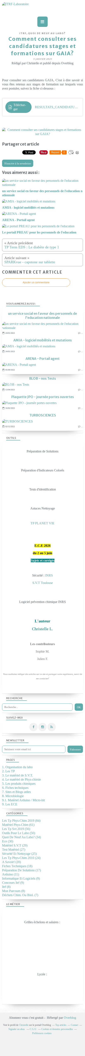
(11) (10, 874)
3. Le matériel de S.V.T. (17, 775)
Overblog (70, 1017)
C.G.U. (33, 1029)
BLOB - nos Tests (42, 378)
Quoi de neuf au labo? (47, 33)
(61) (18, 824)
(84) (21, 820)
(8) (6, 887)
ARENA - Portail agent (43, 358)
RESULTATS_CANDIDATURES (57, 107)
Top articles (60, 1025)
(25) (19, 853)
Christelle (23, 1025)
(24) (21, 858)
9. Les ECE (9, 804)
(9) (21, 878)
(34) (21, 837)
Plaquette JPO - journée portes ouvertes (42, 397)
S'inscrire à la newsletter (17, 163)
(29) (14, 845)
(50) (18, 833)
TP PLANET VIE (42, 523)
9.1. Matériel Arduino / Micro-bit (23, 800)
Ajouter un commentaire (36, 282)
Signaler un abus (16, 1029)
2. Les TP (8, 771)
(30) (7, 841)
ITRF (22, 33)
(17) (21, 870)
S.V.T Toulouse (42, 583)
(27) (13, 849)
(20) (11, 862)
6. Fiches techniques (15, 787)
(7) (20, 895)
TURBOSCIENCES (42, 415)
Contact (74, 1025)
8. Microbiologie (13, 796)
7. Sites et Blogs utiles (16, 792)
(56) (16, 829)
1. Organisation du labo (17, 767)
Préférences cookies (42, 1033)
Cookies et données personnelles (57, 1029)
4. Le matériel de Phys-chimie (21, 779)
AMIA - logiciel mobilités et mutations (42, 340)
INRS (49, 575)
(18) (17, 866)
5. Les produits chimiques (18, 783)
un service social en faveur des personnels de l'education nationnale (42, 315)
